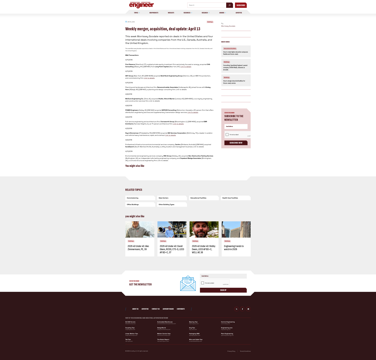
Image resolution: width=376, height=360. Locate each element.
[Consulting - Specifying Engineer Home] (141, 5)
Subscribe (241, 5)
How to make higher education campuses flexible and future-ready (235, 53)
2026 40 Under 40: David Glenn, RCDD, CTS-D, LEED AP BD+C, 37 (172, 249)
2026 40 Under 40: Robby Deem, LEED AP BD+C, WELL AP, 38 (203, 249)
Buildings (210, 22)
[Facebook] (242, 309)
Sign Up (223, 290)
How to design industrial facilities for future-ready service (234, 82)
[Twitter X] (236, 309)
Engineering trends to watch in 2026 (234, 248)
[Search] (229, 5)
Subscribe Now (236, 142)
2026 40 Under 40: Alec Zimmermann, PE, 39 (138, 248)
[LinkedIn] (248, 309)
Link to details (186, 67)
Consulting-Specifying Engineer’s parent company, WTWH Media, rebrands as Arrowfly (235, 67)
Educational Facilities (230, 48)
